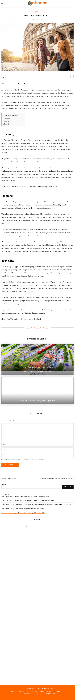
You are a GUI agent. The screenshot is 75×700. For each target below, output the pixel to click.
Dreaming (7, 119)
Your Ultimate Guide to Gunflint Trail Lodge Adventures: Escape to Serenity (22, 508)
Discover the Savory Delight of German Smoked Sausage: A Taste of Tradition (23, 513)
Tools (12, 691)
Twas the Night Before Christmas (16, 140)
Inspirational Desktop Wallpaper (8, 478)
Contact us (32, 691)
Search (3, 484)
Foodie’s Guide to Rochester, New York (37, 371)
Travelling (7, 124)
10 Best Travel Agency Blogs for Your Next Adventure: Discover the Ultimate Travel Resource (27, 500)
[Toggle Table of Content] (21, 115)
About (21, 691)
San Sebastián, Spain (27, 174)
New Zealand (53, 143)
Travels (37, 11)
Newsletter (50, 693)
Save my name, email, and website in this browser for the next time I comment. (24, 459)
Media (39, 693)
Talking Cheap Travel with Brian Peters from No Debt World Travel (58, 478)
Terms (58, 691)
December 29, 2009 (37, 19)
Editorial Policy (27, 693)
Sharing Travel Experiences (46, 217)
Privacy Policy (46, 691)
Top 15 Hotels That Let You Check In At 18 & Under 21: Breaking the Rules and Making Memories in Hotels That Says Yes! (36, 504)
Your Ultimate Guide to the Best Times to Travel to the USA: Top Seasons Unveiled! (25, 496)
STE (2, 77)
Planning (6, 121)
